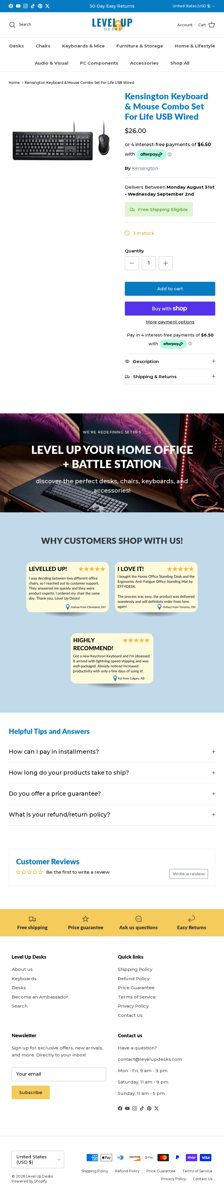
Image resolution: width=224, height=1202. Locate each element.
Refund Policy (133, 978)
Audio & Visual (51, 63)
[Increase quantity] (166, 263)
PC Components (99, 63)
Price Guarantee (136, 987)
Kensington (145, 168)
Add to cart (170, 288)
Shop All (179, 63)
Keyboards (24, 978)
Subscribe (30, 1092)
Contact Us (130, 1015)
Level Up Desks (39, 1176)
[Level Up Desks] (112, 25)
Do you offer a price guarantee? (55, 793)
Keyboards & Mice (83, 46)
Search (19, 1006)
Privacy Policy (133, 1006)
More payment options (170, 322)
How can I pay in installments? (54, 751)
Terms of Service (137, 997)
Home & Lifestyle (195, 46)
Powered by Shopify (29, 1181)
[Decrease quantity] (132, 263)
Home (14, 82)
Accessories (144, 63)
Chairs (43, 46)
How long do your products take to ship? (69, 772)
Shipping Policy (135, 969)
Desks (16, 46)
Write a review (189, 874)
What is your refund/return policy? (59, 814)
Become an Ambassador (40, 997)
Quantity (134, 251)
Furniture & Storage (139, 46)
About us (22, 969)
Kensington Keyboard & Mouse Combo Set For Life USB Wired (79, 82)
